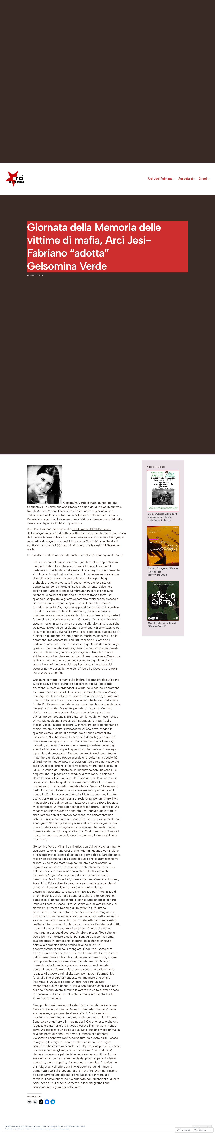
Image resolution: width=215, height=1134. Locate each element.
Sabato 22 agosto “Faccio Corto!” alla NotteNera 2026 (163, 571)
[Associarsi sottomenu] (194, 179)
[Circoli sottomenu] (209, 179)
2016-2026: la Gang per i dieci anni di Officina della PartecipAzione (162, 517)
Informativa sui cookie (61, 1129)
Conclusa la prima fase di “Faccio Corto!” (162, 625)
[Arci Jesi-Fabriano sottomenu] (174, 179)
